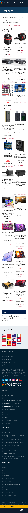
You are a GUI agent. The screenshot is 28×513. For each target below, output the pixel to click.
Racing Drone (7, 432)
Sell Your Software (8, 359)
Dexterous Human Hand (9, 453)
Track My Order (7, 470)
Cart (18, 509)
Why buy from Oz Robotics (10, 420)
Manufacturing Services (9, 362)
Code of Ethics (7, 481)
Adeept (9, 109)
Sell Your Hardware (8, 356)
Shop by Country (8, 417)
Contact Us (6, 398)
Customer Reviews (8, 492)
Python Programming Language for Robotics (14, 442)
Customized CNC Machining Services (13, 439)
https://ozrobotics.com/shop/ (11, 25)
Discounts (6, 414)
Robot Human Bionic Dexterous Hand (13, 448)
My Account (7, 510)
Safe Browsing (7, 487)
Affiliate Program (8, 365)
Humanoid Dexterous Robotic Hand (12, 451)
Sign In (5, 467)
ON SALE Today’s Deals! (9, 409)
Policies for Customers (9, 478)
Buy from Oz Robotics (12, 400)
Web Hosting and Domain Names (12, 484)
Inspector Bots (9, 300)
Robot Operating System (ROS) (11, 445)
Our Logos (6, 489)
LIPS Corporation (9, 82)
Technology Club (8, 412)
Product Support (8, 423)
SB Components (22, 102)
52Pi (9, 221)
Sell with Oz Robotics (12, 406)
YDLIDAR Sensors (9, 138)
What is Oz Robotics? (9, 395)
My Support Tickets (8, 473)
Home (5, 312)
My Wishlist (6, 475)
